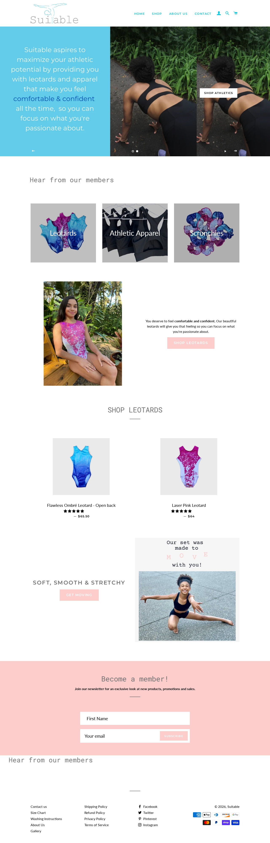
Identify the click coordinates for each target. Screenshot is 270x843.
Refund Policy (94, 813)
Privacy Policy (94, 819)
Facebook (149, 806)
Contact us (39, 806)
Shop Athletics (218, 93)
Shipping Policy (95, 806)
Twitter (148, 813)
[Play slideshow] (225, 151)
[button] (74, 511)
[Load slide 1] (133, 151)
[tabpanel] (135, 91)
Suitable (233, 806)
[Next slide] (235, 151)
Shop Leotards (191, 343)
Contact (203, 14)
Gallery (36, 831)
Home (139, 14)
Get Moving (79, 595)
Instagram (150, 825)
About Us (178, 14)
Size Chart (38, 813)
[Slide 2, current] (137, 151)
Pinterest (149, 819)
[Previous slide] (33, 151)
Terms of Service (96, 825)
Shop (157, 14)
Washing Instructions (46, 819)
